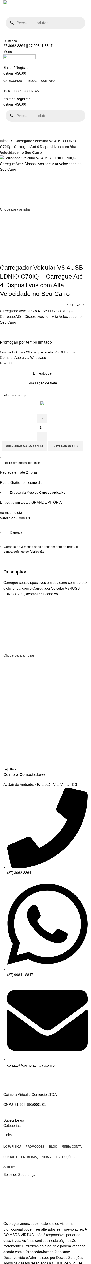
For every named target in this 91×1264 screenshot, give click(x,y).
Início (4, 141)
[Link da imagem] (32, 1082)
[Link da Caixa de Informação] (45, 767)
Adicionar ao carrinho (24, 446)
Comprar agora (65, 446)
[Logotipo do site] (25, 7)
